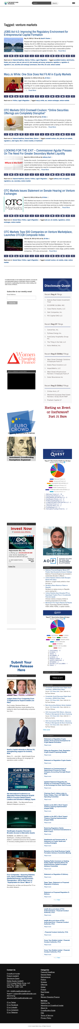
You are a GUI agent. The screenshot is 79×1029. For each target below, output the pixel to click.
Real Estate (45, 992)
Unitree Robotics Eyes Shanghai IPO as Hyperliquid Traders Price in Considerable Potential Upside (58, 595)
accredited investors (60, 60)
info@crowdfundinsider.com (20, 991)
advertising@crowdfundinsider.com (19, 998)
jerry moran (12, 62)
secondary (17, 181)
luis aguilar (66, 179)
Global (43, 987)
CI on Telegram (12, 1012)
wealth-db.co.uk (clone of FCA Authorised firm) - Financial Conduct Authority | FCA (56, 910)
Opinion (27, 60)
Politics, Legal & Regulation (38, 60)
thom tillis (41, 64)
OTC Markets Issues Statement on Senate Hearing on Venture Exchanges (39, 192)
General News (29, 138)
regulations (7, 181)
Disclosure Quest (13, 978)
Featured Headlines (18, 60)
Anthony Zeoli (47, 157)
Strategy (44, 982)
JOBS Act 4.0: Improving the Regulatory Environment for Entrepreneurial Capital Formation (36, 33)
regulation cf (65, 62)
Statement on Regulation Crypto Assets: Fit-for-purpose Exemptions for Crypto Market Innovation (57, 740)
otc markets (68, 138)
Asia (42, 994)
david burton (70, 60)
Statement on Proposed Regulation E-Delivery (57, 893)
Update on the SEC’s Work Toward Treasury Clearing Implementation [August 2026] (55, 806)
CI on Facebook (12, 1005)
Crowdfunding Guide (48, 1010)
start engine (15, 141)
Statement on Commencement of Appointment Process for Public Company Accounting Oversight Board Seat (57, 771)
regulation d (7, 64)
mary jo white (40, 100)
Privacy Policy (46, 1018)
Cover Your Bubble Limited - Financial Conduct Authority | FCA (57, 941)
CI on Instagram (12, 1010)
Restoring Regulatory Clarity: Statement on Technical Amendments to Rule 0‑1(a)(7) (57, 829)
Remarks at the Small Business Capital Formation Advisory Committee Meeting (57, 852)
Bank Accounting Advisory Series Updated (58, 705)
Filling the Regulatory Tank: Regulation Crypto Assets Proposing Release (57, 751)
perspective (49, 62)
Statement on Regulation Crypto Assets (57, 760)
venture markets (55, 64)
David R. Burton (45, 38)
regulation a (57, 62)
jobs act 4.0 (25, 62)
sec (13, 64)
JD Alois (47, 78)
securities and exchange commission (26, 64)
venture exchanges (53, 100)
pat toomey (41, 62)
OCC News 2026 (54, 691)
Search (55, 3)
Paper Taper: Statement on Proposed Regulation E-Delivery (56, 883)
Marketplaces (45, 977)
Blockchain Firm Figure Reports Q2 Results (58, 603)
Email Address (11, 294)
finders (6, 62)
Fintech (43, 989)
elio (58, 138)
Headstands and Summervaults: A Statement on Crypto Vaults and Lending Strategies (55, 841)
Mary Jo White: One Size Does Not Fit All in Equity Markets (37, 74)
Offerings (44, 984)
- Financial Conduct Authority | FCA (56, 932)
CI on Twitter (11, 1002)
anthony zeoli (58, 179)
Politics (43, 979)
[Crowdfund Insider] (11, 3)
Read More (62, 51)
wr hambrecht (38, 141)
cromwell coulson (50, 138)
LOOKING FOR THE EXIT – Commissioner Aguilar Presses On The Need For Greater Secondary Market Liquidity (38, 151)
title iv (21, 141)
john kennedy (34, 62)
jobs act (19, 62)
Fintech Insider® (13, 976)
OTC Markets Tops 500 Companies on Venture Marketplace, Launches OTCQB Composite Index (38, 233)
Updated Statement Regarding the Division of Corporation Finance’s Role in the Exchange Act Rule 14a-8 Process (57, 783)
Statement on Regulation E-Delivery (56, 874)
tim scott (47, 64)
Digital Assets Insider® (15, 981)
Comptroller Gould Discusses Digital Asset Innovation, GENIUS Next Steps (58, 688)
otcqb (66, 260)
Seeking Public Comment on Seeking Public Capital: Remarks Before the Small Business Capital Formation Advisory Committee (56, 863)
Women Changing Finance (50, 997)
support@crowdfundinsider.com (24, 993)
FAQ (42, 1013)
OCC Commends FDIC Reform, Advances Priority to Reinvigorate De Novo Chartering (58, 713)
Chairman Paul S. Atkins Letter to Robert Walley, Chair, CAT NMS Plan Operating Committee (56, 795)
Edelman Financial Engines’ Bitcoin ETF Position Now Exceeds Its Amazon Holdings (58, 571)
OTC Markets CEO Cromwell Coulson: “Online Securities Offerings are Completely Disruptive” (36, 111)
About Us (44, 1008)
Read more (47, 745)
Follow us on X (57, 678)
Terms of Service (47, 1015)
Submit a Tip (45, 1003)
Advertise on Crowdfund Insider (52, 1005)
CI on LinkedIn (12, 1007)
